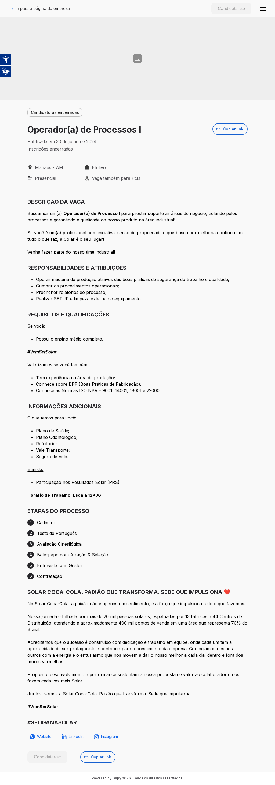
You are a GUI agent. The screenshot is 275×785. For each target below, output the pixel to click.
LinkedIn (76, 736)
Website (44, 736)
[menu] (263, 8)
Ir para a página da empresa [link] (43, 8)
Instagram (109, 736)
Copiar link (233, 129)
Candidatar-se (231, 8)
